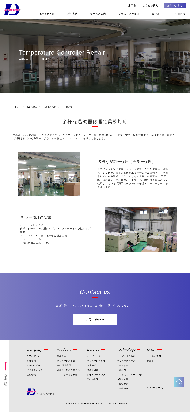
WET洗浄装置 (64, 365)
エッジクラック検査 (67, 374)
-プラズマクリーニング (129, 374)
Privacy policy (155, 388)
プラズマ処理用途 (126, 361)
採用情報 (180, 13)
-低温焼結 (123, 384)
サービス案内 (98, 13)
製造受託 (91, 365)
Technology (126, 350)
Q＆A (151, 350)
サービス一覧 (94, 356)
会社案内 (157, 13)
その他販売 (93, 379)
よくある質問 (150, 5)
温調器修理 (93, 370)
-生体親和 (123, 388)
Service (93, 350)
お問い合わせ (175, 5)
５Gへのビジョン (36, 365)
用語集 (132, 5)
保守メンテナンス (96, 374)
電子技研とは (47, 13)
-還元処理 (123, 379)
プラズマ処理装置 (66, 361)
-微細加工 (123, 370)
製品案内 (72, 13)
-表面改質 (123, 365)
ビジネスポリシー (36, 370)
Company (34, 350)
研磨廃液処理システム (68, 370)
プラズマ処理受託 (96, 361)
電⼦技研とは (34, 356)
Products (64, 350)
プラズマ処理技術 (128, 13)
